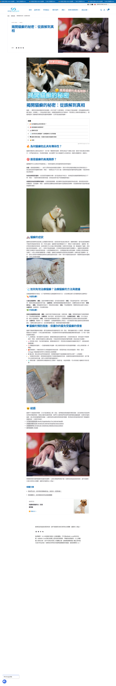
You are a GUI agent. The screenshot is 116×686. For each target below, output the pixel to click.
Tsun (88, 143)
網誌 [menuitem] (63, 10)
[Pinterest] (21, 48)
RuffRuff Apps (82, 143)
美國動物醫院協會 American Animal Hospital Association (45, 424)
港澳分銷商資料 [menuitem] (73, 10)
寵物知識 (13, 15)
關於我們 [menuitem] (55, 10)
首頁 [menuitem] (30, 10)
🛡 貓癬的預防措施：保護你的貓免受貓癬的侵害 (43, 137)
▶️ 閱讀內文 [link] (32, 511)
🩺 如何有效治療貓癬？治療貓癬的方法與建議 (43, 134)
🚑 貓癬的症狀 (34, 130)
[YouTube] (92, 4)
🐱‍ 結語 (32, 140)
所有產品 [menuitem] (46, 10)
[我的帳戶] (104, 10)
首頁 (8, 15)
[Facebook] (88, 4)
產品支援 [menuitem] (84, 10)
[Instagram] (90, 4)
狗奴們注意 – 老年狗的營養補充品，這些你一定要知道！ (45, 491)
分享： (13, 47)
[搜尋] (101, 10)
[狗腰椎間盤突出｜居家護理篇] (81, 506)
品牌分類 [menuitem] (37, 10)
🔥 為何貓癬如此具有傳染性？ (37, 124)
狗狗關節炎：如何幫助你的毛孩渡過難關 (40, 495)
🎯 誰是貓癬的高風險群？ (37, 127)
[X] (19, 48)
